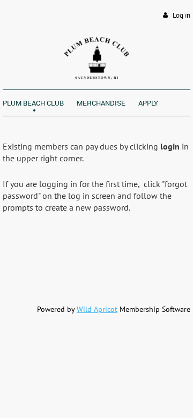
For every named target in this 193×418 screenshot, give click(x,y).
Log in (181, 15)
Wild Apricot (97, 309)
